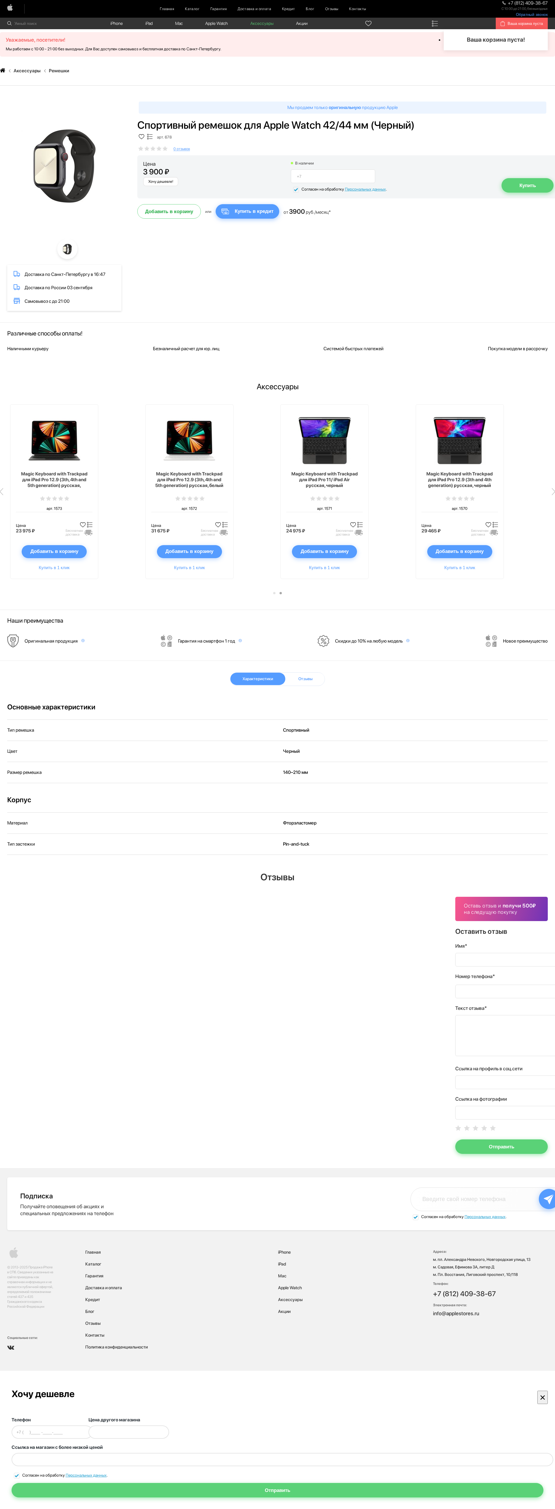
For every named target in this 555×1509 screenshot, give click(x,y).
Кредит (288, 9)
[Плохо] (467, 1128)
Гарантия (218, 9)
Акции (302, 23)
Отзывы (331, 9)
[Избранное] (368, 23)
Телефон (21, 1420)
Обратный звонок (532, 14)
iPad (149, 23)
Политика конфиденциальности (116, 1347)
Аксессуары (261, 23)
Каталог (192, 9)
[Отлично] (493, 1128)
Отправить (501, 1147)
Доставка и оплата (254, 9)
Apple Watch (216, 23)
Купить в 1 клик (54, 567)
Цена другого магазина (114, 1420)
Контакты (357, 9)
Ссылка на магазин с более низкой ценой (57, 1447)
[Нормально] (475, 1128)
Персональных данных (365, 189)
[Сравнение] (435, 23)
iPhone (116, 23)
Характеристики (258, 678)
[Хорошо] (484, 1128)
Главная (167, 9)
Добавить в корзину (169, 211)
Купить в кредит (254, 211)
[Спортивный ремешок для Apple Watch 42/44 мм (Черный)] (64, 165)
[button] (274, 593)
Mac (179, 23)
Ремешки (59, 70)
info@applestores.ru (456, 1313)
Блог (310, 9)
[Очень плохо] (458, 1128)
